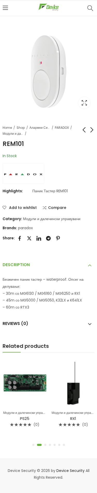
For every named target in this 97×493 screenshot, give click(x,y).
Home (7, 127)
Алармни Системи (39, 127)
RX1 (73, 418)
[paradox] (23, 173)
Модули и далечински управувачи (13, 133)
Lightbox (84, 103)
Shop (21, 127)
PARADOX (62, 127)
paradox (25, 228)
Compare (57, 208)
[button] (33, 445)
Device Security (70, 470)
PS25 (24, 418)
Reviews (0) (15, 323)
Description (16, 265)
